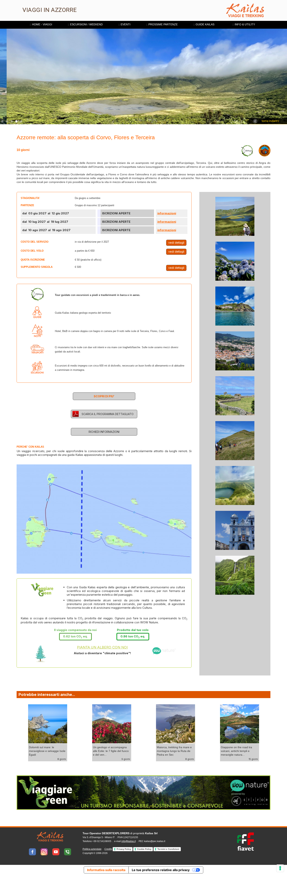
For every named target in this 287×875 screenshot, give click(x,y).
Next (28, 769)
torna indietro (270, 121)
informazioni (166, 213)
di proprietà (120, 833)
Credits (108, 849)
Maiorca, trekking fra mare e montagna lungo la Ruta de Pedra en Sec (119, 750)
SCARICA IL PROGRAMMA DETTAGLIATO (108, 414)
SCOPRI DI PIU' (104, 396)
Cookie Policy (144, 849)
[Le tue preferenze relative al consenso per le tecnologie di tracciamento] (280, 868)
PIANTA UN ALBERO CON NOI (102, 647)
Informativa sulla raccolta (106, 870)
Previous (9, 764)
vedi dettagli (176, 242)
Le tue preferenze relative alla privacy (161, 870)
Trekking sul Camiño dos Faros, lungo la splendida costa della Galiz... (245, 750)
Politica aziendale (92, 849)
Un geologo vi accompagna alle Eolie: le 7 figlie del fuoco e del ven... (55, 750)
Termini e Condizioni (168, 849)
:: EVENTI (124, 24)
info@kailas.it (128, 841)
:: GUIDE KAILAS (203, 24)
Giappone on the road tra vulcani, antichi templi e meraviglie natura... (181, 750)
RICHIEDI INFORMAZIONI (104, 431)
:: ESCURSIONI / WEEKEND (85, 24)
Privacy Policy (124, 849)
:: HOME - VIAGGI (41, 24)
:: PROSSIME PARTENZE (162, 24)
